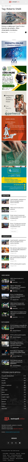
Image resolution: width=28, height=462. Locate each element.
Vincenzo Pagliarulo (17, 356)
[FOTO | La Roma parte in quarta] (5, 265)
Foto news (4, 346)
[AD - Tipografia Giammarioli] (14, 178)
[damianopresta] (14, 153)
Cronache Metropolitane (7, 23)
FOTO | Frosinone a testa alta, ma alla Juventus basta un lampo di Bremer (18, 257)
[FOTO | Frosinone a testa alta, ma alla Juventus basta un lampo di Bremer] (5, 258)
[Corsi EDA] (14, 78)
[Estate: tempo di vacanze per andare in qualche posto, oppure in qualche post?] (5, 217)
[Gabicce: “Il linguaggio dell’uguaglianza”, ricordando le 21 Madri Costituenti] (5, 287)
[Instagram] (12, 442)
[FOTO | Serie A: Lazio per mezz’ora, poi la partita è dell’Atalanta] (5, 362)
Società (3, 289)
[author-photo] (11, 282)
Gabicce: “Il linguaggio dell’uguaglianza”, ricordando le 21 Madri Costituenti (18, 287)
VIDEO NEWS (6, 275)
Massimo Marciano (18, 428)
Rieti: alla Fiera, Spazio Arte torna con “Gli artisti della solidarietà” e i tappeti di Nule (18, 249)
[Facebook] (8, 442)
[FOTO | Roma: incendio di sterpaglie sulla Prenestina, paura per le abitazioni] (5, 344)
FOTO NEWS (5, 322)
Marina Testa (5, 32)
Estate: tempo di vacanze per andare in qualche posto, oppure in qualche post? (18, 217)
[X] (15, 442)
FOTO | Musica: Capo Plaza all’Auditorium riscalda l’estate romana (17, 352)
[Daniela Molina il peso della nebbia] (14, 128)
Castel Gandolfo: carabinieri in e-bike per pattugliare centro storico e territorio (18, 201)
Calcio (3, 282)
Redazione (15, 282)
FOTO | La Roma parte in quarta (18, 264)
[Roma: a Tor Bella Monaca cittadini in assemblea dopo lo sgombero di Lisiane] (5, 296)
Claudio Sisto (16, 299)
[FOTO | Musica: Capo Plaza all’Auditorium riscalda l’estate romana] (5, 352)
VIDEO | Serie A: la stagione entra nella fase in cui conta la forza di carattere (18, 313)
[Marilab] (14, 53)
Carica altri (13, 231)
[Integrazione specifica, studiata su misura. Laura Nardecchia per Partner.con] (14, 103)
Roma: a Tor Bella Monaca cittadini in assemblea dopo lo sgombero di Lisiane (17, 296)
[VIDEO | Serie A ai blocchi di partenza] (5, 209)
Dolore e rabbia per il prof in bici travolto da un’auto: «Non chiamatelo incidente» (13, 28)
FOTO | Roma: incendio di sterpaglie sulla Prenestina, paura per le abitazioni (16, 344)
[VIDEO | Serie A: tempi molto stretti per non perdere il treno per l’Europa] (5, 305)
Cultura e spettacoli (4, 354)
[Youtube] (19, 442)
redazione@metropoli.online (12, 432)
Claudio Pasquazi (17, 330)
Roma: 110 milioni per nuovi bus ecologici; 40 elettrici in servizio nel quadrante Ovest (18, 225)
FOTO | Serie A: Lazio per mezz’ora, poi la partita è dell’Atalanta (16, 362)
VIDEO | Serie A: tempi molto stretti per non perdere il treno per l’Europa (17, 305)
